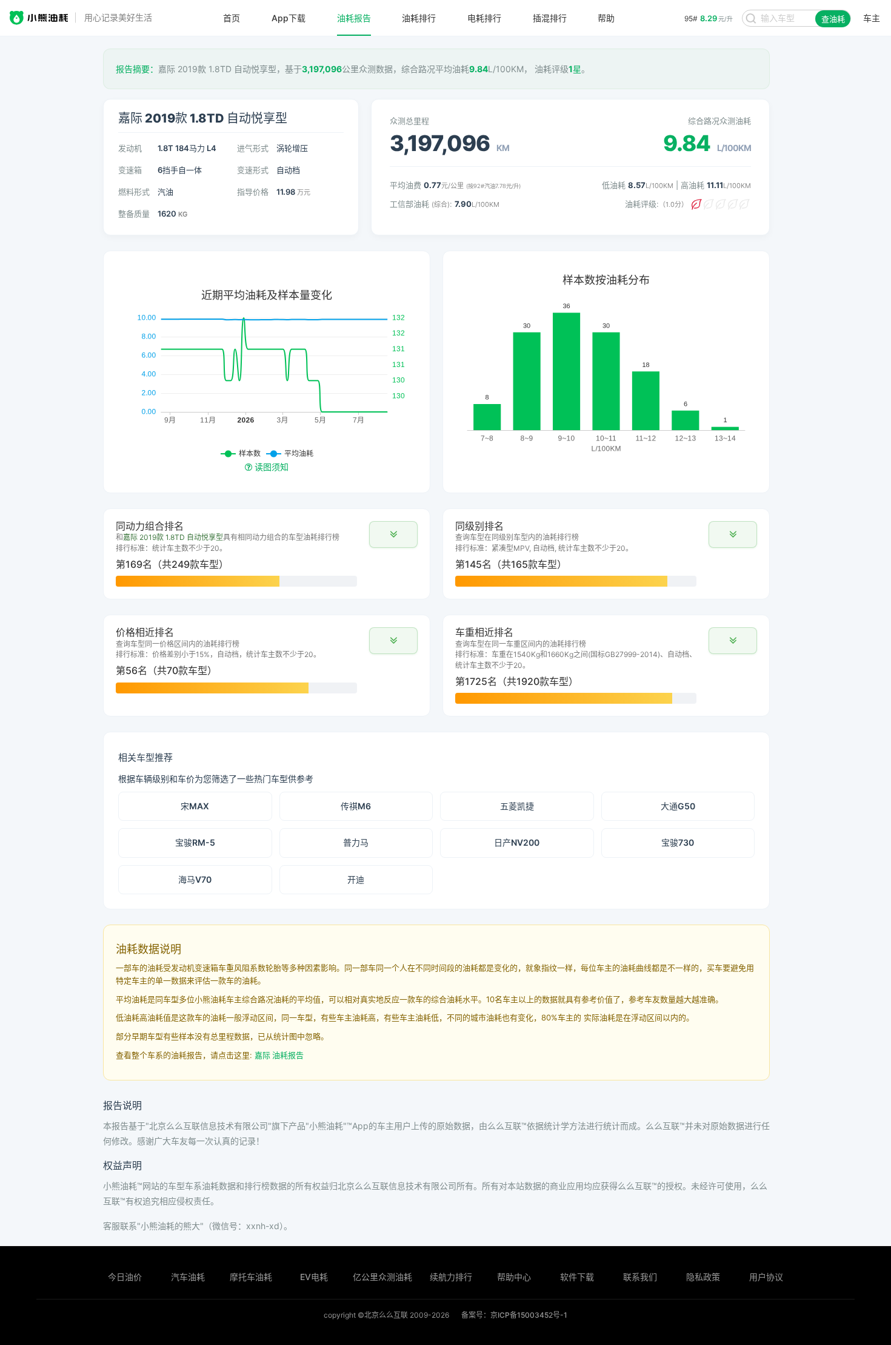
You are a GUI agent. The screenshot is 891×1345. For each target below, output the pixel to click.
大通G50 (678, 806)
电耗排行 (484, 18)
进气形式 (253, 148)
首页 (231, 18)
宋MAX (195, 806)
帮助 (606, 18)
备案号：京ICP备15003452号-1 (514, 1315)
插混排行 (550, 18)
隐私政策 (703, 1277)
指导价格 (253, 192)
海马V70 (195, 879)
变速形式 (253, 170)
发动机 (130, 148)
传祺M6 (356, 806)
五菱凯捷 (517, 806)
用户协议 (766, 1277)
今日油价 (125, 1277)
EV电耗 (314, 1277)
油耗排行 (419, 18)
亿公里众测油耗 (382, 1277)
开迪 (355, 879)
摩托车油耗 (251, 1277)
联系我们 (640, 1277)
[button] (393, 534)
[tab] (267, 554)
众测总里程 (409, 121)
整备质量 (134, 213)
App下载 (288, 18)
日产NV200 (516, 842)
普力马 (356, 842)
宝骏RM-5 (195, 842)
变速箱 (130, 170)
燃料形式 (134, 192)
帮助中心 (514, 1277)
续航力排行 (451, 1277)
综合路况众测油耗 (719, 121)
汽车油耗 (188, 1277)
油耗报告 (354, 18)
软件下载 (577, 1277)
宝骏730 (677, 842)
